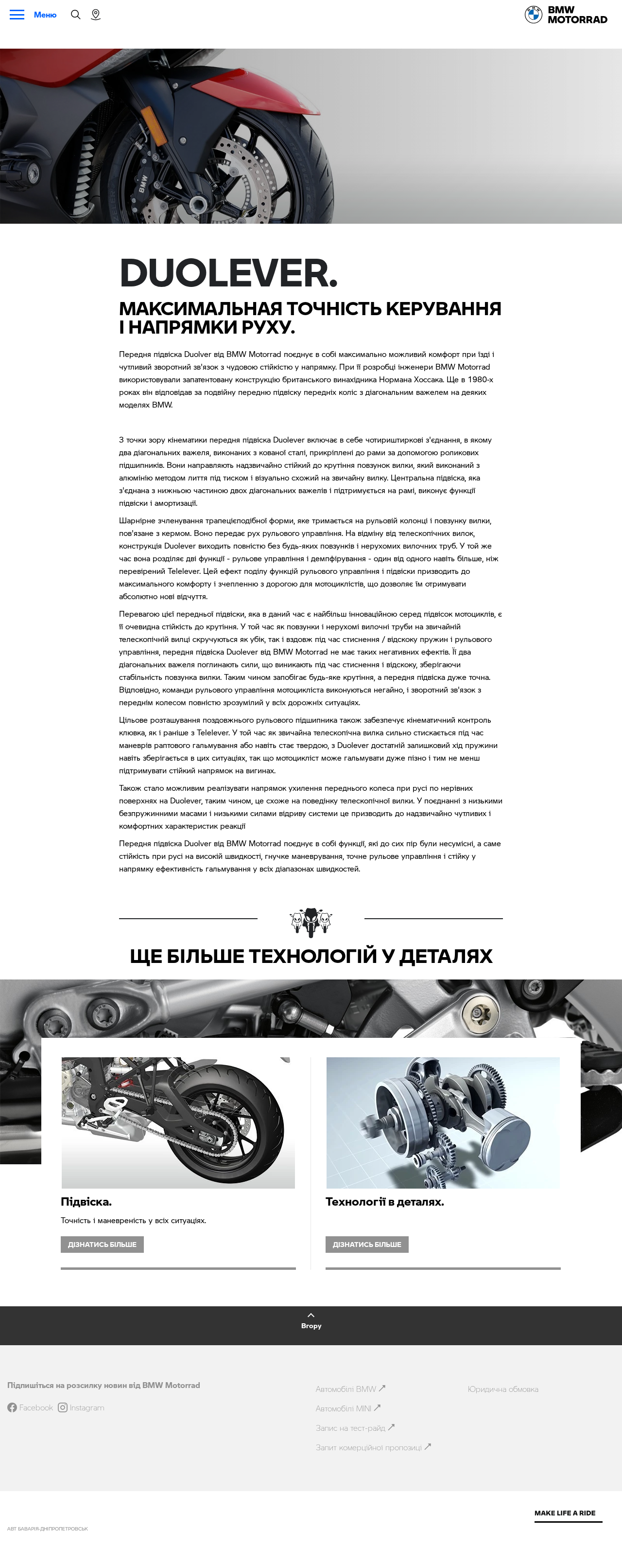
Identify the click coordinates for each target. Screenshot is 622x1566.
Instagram (87, 1407)
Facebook (36, 1407)
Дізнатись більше (102, 1244)
